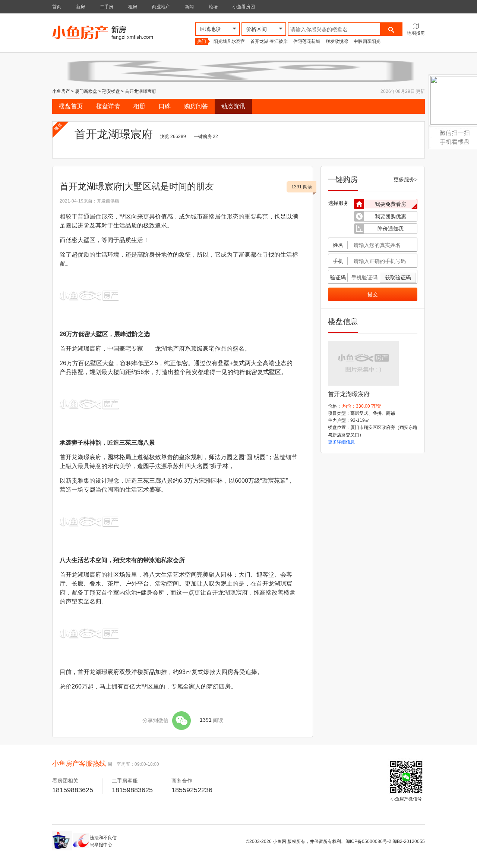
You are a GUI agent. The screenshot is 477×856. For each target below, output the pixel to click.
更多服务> (405, 179)
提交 (372, 294)
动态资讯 (233, 106)
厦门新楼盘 (86, 91)
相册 (139, 106)
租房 (132, 6)
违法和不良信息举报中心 (103, 841)
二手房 (106, 6)
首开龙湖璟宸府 (140, 91)
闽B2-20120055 (408, 841)
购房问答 (196, 106)
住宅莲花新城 (306, 41)
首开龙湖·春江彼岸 (269, 41)
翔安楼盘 (111, 91)
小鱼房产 (61, 91)
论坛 (213, 6)
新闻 (189, 6)
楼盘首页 (71, 106)
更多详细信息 (341, 442)
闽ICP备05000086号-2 (368, 841)
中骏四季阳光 (367, 41)
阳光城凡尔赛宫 (229, 41)
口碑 (165, 106)
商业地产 (161, 6)
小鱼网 (279, 841)
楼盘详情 (108, 106)
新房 (80, 6)
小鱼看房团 (244, 6)
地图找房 (416, 33)
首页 (56, 6)
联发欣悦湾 (337, 41)
